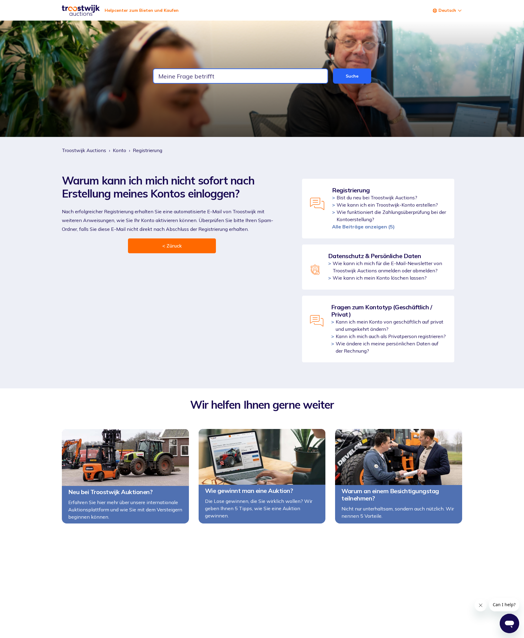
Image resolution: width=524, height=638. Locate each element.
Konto (119, 150)
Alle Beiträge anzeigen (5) (363, 227)
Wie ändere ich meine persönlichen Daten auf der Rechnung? (387, 347)
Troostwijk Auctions (84, 150)
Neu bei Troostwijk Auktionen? (110, 492)
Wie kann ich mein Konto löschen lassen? (380, 278)
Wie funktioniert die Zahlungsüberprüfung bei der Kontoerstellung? (391, 215)
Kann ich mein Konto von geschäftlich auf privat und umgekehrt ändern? (389, 325)
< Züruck (172, 246)
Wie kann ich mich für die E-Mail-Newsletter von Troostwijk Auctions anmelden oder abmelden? (387, 267)
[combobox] (240, 76)
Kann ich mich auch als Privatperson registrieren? (391, 336)
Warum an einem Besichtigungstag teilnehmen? (390, 494)
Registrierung (147, 150)
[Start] (81, 10)
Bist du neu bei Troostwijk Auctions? (377, 197)
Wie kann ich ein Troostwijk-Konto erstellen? (387, 205)
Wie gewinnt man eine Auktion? (249, 490)
